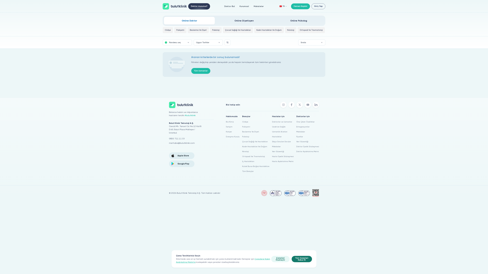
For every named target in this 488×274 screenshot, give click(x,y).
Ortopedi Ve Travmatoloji (253, 156)
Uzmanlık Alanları (279, 132)
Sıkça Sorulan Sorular (281, 142)
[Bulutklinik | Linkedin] (316, 105)
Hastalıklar (277, 137)
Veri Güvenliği (278, 151)
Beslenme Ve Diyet (250, 132)
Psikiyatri (246, 127)
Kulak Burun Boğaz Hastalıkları (255, 166)
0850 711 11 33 (177, 138)
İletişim (229, 127)
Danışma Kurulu (233, 137)
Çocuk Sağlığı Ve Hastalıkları (255, 142)
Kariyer (229, 132)
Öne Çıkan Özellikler (305, 122)
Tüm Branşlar (248, 171)
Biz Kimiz (230, 122)
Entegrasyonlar (303, 127)
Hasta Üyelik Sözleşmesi (283, 156)
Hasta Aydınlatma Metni (283, 161)
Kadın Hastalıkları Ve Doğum (254, 146)
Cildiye (245, 122)
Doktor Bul (229, 6)
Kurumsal (244, 6)
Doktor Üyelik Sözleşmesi (307, 146)
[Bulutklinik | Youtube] (308, 105)
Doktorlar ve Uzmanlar (282, 122)
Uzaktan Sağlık (279, 127)
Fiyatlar (299, 137)
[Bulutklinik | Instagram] (283, 105)
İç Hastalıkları (248, 161)
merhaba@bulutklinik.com (182, 143)
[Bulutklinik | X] (300, 105)
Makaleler (259, 6)
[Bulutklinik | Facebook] (291, 105)
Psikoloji (245, 137)
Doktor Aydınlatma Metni (307, 151)
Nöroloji (245, 151)
